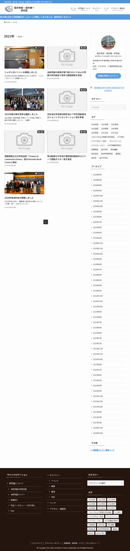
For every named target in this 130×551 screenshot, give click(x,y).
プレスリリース (115, 141)
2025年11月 (98, 201)
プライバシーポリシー (53, 543)
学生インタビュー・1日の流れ (23, 505)
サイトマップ (37, 543)
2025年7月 (97, 222)
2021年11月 (98, 401)
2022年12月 (98, 348)
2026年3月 (97, 190)
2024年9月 (97, 259)
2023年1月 (97, 343)
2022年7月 (97, 370)
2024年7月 (97, 269)
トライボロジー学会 (98, 141)
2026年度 (94, 133)
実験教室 (94, 149)
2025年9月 (97, 211)
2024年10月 (98, 253)
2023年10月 (98, 306)
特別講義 (114, 149)
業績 (53, 486)
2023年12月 (98, 296)
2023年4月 (97, 333)
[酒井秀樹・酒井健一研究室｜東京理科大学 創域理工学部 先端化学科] (20, 8)
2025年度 (114, 128)
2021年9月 (97, 412)
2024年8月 (97, 264)
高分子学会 (103, 158)
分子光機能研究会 (114, 145)
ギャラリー (55, 475)
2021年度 (104, 124)
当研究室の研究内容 (19, 489)
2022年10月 (98, 359)
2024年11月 (98, 248)
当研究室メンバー (18, 494)
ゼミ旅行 (121, 137)
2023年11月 (98, 301)
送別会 (93, 158)
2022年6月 (97, 375)
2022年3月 (97, 391)
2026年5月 (97, 180)
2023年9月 (97, 311)
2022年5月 (97, 380)
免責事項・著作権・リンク (74, 543)
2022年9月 (97, 364)
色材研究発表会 (107, 153)
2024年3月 (97, 290)
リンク (53, 502)
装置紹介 (14, 499)
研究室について (16, 483)
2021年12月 (98, 396)
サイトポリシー (92, 543)
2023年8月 (97, 317)
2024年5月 (97, 280)
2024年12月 (98, 243)
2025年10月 (98, 206)
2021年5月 (97, 417)
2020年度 (94, 124)
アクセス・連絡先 (58, 508)
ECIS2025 (114, 133)
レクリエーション (98, 145)
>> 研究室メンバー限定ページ (102, 450)
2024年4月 (97, 285)
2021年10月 (98, 406)
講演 (53, 491)
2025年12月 (98, 195)
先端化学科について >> (108, 75)
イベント (54, 480)
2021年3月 (97, 422)
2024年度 (104, 128)
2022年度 (114, 124)
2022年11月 (98, 354)
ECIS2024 (104, 133)
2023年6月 (97, 327)
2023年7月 (97, 322)
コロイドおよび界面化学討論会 (103, 137)
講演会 (118, 153)
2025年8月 (97, 216)
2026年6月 (97, 174)
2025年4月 (97, 232)
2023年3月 (97, 338)
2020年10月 (98, 433)
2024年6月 (97, 275)
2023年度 (94, 128)
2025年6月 (97, 227)
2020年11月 (98, 427)
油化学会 (104, 149)
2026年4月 (97, 185)
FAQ (12, 510)
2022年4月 (97, 385)
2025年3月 (97, 238)
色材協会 (94, 153)
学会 (53, 497)
